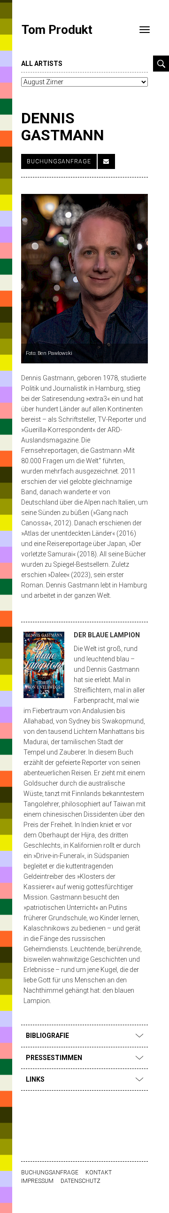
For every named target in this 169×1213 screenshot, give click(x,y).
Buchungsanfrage (59, 161)
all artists (41, 63)
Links (35, 1079)
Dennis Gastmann (62, 126)
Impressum (37, 1181)
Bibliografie (47, 1035)
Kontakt (98, 1172)
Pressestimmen (54, 1057)
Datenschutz (80, 1181)
